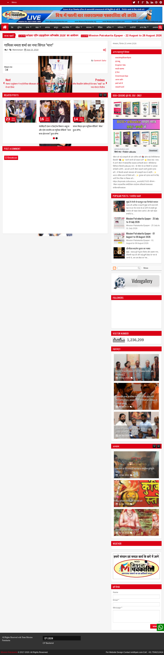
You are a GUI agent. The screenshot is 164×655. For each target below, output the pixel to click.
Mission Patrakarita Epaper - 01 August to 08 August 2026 (140, 235)
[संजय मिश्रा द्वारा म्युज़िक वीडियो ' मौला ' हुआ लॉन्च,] (47, 111)
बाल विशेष (65, 27)
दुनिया (19, 27)
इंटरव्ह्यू (117, 61)
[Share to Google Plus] (26, 102)
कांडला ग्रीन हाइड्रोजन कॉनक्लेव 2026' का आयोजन (46, 35)
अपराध (47, 27)
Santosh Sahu (100, 60)
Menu (14, 2)
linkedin (152, 2)
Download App (121, 76)
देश (12, 27)
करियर (109, 27)
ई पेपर (117, 72)
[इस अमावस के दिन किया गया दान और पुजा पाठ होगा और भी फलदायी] (136, 522)
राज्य (27, 27)
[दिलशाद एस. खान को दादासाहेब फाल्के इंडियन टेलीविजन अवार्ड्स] (81, 111)
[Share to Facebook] (18, 102)
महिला (78, 27)
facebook (138, 2)
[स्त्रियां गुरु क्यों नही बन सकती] (136, 493)
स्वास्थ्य (88, 27)
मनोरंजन (120, 27)
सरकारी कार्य (119, 87)
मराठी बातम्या (119, 69)
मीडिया (100, 27)
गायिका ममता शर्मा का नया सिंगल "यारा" (28, 45)
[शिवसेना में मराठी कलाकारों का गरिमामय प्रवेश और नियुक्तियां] (136, 367)
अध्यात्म (155, 27)
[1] (54, 137)
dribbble (156, 2)
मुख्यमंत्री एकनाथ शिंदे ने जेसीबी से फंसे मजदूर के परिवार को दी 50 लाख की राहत (134, 430)
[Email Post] (6, 70)
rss (147, 2)
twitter (134, 2)
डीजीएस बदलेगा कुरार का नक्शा (138, 248)
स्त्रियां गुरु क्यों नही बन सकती (127, 500)
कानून (56, 27)
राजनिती (133, 27)
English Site (120, 65)
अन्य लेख (143, 27)
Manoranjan (17, 50)
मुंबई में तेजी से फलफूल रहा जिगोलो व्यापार (142, 201)
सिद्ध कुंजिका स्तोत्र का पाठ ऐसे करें (128, 472)
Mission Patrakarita (9, 652)
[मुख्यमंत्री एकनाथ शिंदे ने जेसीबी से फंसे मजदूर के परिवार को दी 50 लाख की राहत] (136, 425)
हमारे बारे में (119, 83)
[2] (57, 137)
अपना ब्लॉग (119, 80)
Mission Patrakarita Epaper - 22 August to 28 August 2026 (119, 35)
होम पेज (4, 27)
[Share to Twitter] (22, 102)
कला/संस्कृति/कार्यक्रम (123, 58)
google (143, 2)
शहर (37, 27)
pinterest (161, 2)
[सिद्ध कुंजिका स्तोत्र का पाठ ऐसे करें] (136, 464)
